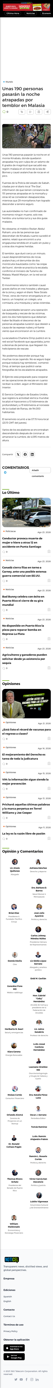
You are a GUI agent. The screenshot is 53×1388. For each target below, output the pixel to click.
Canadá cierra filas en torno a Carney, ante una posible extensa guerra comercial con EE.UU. (24, 571)
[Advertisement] (26, 45)
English (7, 1301)
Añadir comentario (38, 471)
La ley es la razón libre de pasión (23, 833)
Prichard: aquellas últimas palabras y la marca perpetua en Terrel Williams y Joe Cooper (26, 808)
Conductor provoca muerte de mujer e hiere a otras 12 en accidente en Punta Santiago (22, 542)
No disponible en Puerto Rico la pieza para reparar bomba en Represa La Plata (23, 629)
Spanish (8, 1296)
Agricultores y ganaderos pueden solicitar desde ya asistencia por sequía (24, 658)
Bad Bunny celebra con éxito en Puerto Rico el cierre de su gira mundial (23, 600)
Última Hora (12, 13)
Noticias (30, 13)
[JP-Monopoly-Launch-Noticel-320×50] (26, 7)
